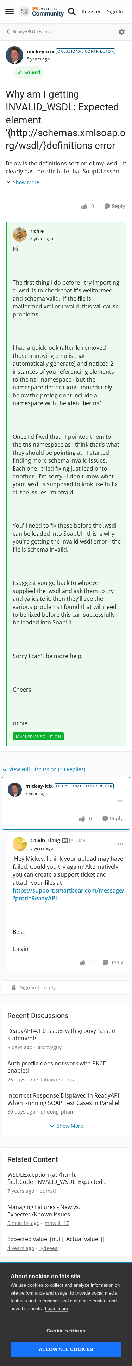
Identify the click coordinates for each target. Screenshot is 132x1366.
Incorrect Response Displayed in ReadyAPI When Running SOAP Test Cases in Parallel (63, 1099)
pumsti (47, 1190)
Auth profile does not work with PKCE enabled (56, 1067)
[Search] (72, 11)
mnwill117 (57, 1223)
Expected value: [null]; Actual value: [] (56, 1239)
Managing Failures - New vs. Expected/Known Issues (43, 1210)
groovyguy (50, 1047)
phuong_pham (57, 1111)
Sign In (115, 11)
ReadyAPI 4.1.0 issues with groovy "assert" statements (62, 1034)
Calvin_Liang (45, 840)
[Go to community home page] (41, 11)
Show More (26, 182)
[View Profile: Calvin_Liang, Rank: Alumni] (20, 844)
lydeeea (48, 1248)
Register (91, 11)
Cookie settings (66, 1330)
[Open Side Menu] (9, 11)
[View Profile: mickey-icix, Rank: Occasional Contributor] (14, 55)
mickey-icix (40, 51)
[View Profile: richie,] (20, 234)
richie (37, 230)
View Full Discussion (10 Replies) (47, 769)
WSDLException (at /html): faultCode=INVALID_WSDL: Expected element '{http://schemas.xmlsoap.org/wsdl (65, 1178)
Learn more (56, 1308)
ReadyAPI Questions (32, 32)
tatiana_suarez (57, 1079)
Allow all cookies (66, 1349)
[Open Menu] (122, 32)
